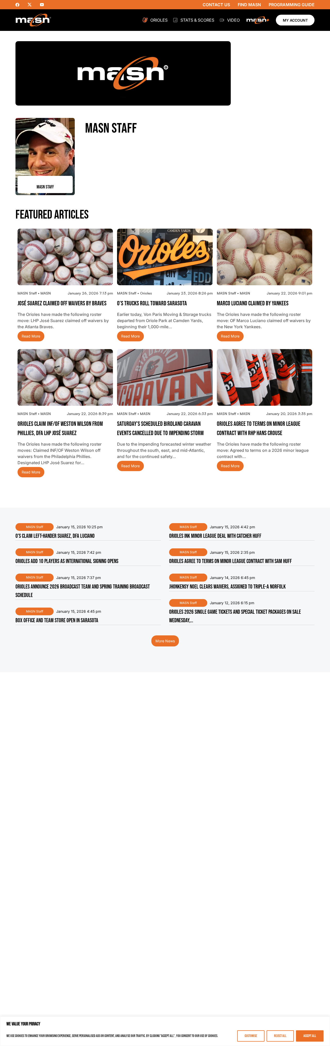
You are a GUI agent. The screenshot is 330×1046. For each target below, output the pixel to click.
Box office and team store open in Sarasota (56, 620)
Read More (31, 336)
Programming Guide (292, 4)
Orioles (159, 20)
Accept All (309, 1036)
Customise (251, 1036)
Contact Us (216, 4)
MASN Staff (34, 527)
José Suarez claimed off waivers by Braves (62, 303)
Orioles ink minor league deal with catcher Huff (215, 536)
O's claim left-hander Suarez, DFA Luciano (55, 536)
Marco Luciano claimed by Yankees (252, 303)
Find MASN (249, 4)
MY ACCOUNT (295, 20)
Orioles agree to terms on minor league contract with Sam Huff (230, 561)
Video (233, 20)
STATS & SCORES (197, 20)
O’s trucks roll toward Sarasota (152, 303)
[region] (165, 1031)
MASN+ (258, 20)
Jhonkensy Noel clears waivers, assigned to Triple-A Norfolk (227, 586)
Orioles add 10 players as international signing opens (66, 561)
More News (165, 641)
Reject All (280, 1036)
